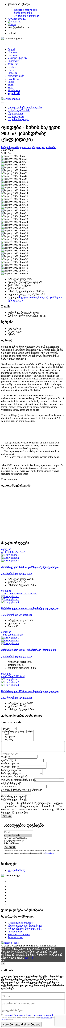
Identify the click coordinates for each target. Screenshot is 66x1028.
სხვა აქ (29, 957)
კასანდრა (50, 147)
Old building (47, 809)
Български (13, 61)
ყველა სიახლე (16, 870)
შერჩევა (7, 816)
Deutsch (12, 67)
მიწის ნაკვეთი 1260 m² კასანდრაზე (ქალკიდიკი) (29, 567)
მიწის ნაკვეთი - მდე (13, 799)
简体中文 (13, 64)
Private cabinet (15, 937)
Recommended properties (20, 922)
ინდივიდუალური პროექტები (25, 925)
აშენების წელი (10, 783)
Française (12, 72)
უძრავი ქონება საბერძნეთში (25, 107)
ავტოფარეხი (42, 803)
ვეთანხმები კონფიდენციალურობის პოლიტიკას (29, 1015)
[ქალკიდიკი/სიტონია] (18, 840)
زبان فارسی (14, 79)
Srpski (11, 84)
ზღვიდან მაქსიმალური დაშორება (21, 790)
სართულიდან (9, 770)
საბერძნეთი (8, 147)
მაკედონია (23, 147)
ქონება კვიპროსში (19, 110)
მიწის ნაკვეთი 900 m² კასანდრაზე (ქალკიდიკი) (29, 650)
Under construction (27, 809)
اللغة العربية (14, 93)
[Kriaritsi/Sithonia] (18, 843)
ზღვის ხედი (24, 803)
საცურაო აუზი (29, 806)
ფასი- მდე (7, 760)
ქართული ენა (16, 76)
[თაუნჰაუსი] (17, 739)
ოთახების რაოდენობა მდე (17, 779)
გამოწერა (10, 847)
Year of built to (8, 786)
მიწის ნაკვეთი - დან (13, 796)
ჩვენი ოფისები (23, 12)
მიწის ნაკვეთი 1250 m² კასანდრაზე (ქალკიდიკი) (29, 691)
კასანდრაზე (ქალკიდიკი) (16, 573)
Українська (14, 90)
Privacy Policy (49, 853)
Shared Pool (47, 806)
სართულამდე (9, 773)
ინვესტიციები (16, 116)
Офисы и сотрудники (25, 9)
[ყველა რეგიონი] (18, 835)
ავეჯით (58, 803)
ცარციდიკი (37, 147)
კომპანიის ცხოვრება (26, 15)
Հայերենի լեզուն (18, 58)
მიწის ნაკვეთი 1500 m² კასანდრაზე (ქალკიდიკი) (29, 608)
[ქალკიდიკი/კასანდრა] (18, 838)
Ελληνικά (12, 52)
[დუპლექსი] (17, 736)
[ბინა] (17, 734)
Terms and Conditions (19, 934)
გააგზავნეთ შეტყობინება (21, 1024)
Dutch (11, 70)
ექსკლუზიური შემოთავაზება (25, 928)
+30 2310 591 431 (17, 18)
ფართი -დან (8, 763)
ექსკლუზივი (22, 812)
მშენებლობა (15, 113)
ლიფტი (8, 803)
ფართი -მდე (8, 766)
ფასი (4, 756)
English (11, 49)
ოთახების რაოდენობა (15, 776)
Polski (11, 81)
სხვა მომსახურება (18, 119)
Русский (12, 55)
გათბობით (10, 806)
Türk (10, 87)
